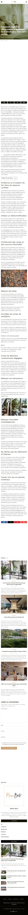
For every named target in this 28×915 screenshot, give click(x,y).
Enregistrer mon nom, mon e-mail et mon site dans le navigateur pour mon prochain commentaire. (14, 743)
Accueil (4, 899)
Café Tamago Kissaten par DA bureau (16, 887)
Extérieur (3, 826)
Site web (3, 737)
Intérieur (6, 40)
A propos (10, 899)
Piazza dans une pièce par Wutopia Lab (14, 617)
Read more (4, 867)
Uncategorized (5, 836)
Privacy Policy (16, 899)
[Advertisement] (14, 56)
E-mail (3, 731)
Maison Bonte (9, 908)
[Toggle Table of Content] (14, 178)
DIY (1, 824)
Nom (2, 725)
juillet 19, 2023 (11, 872)
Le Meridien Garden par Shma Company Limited (14, 651)
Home (2, 40)
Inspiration (4, 829)
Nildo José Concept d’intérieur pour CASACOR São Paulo (15, 882)
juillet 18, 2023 (11, 884)
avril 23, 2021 (3, 37)
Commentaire (4, 708)
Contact (22, 899)
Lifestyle (3, 834)
